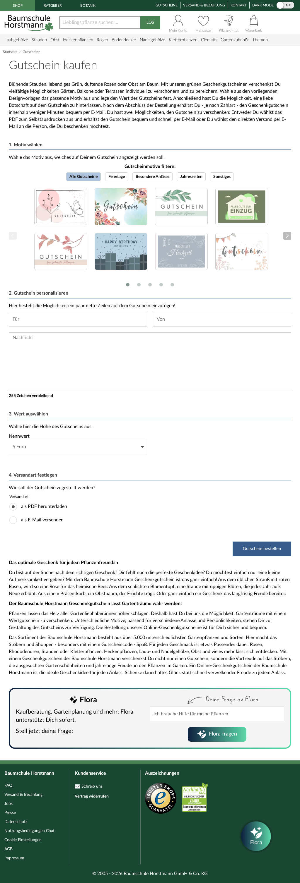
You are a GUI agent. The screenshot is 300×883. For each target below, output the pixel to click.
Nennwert (19, 436)
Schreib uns (92, 786)
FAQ (8, 786)
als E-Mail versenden (42, 520)
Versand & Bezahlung (204, 5)
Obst (54, 40)
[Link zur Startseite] (29, 22)
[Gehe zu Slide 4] (161, 284)
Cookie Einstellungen (23, 840)
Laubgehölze (16, 40)
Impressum (14, 858)
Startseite (10, 52)
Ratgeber (53, 5)
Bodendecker (124, 40)
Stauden (39, 40)
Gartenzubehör (235, 40)
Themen (260, 40)
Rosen (102, 40)
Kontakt (239, 5)
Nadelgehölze (152, 40)
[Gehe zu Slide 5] (172, 284)
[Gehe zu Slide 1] (127, 284)
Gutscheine (167, 5)
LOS (150, 22)
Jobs (8, 804)
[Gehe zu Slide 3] (150, 284)
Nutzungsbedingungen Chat (29, 831)
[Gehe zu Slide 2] (138, 284)
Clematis (209, 40)
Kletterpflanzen (183, 40)
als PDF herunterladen (44, 506)
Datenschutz (15, 822)
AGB (8, 849)
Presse (10, 813)
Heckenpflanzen (78, 40)
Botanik (88, 5)
